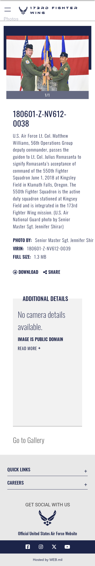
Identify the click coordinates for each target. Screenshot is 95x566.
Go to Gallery (28, 439)
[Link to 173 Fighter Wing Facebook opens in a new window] (27, 547)
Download (27, 272)
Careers (15, 482)
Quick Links (18, 469)
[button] (8, 10)
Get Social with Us (47, 505)
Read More (28, 348)
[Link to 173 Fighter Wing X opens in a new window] (54, 547)
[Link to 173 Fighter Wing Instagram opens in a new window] (41, 547)
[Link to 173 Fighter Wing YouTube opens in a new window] (67, 547)
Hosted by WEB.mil (47, 560)
